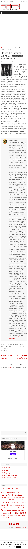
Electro (11, 500)
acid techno (12, 488)
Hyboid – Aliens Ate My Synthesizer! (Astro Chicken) (22, 357)
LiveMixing (4, 508)
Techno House (13, 515)
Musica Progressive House (9, 477)
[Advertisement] (14, 30)
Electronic (8, 502)
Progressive (14, 510)
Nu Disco (9, 510)
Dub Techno (4, 500)
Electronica (17, 502)
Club (15, 492)
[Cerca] (16, 1)
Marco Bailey (10, 508)
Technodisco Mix (4, 1)
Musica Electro (6, 467)
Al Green (5, 344)
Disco (17, 497)
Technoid (19, 515)
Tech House (12, 513)
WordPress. (23, 527)
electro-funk (16, 500)
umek (23, 515)
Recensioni (6, 47)
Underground (5, 517)
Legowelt (20, 346)
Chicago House (15, 344)
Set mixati (11, 1)
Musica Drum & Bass (7, 474)
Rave (2, 513)
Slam (5, 513)
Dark (19, 492)
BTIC (6, 492)
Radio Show (20, 510)
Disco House (21, 497)
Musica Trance (6, 472)
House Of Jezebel (13, 346)
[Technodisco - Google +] (24, 1)
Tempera (17, 527)
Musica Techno (6, 469)
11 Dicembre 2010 (7, 61)
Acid (2, 488)
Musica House (5, 470)
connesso (9, 367)
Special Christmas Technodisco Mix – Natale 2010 (6, 357)
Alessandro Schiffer (5, 490)
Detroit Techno (11, 497)
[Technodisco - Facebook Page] (22, 1)
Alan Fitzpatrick (19, 488)
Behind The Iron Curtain (21, 490)
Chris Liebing (10, 492)
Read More (24, 547)
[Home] (1, 47)
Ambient (12, 490)
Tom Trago (6, 348)
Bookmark (5, 350)
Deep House (12, 495)
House (6, 346)
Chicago (10, 344)
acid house (6, 488)
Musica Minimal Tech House (9, 475)
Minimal (16, 508)
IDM (13, 505)
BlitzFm (2, 492)
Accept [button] (18, 547)
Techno (22, 512)
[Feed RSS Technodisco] (26, 1)
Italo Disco (17, 505)
